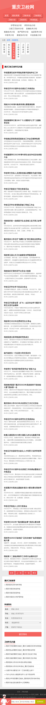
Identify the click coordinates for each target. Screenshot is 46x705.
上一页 (19, 573)
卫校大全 (12, 20)
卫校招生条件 (18, 51)
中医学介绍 (9, 35)
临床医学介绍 (36, 32)
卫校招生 (37, 15)
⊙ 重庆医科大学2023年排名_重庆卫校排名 (19, 666)
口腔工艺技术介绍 (16, 29)
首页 (6, 15)
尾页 (34, 573)
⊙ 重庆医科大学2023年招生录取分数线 (18, 662)
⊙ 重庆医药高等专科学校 (13, 585)
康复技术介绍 (22, 35)
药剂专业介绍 (29, 25)
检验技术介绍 (9, 32)
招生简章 (15, 15)
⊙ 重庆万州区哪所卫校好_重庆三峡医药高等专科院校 (22, 646)
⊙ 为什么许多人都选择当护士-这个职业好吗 (19, 674)
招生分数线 (9, 49)
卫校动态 (23, 48)
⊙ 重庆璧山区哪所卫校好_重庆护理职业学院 (19, 650)
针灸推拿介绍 (35, 35)
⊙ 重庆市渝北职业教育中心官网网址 (17, 682)
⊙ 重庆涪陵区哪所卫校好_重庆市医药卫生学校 (20, 658)
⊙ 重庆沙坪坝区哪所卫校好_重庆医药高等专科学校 (22, 678)
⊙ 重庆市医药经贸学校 (12, 593)
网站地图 (25, 692)
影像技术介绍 (31, 29)
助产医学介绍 (23, 32)
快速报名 (34, 20)
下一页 (27, 573)
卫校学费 (28, 48)
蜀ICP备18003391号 (29, 697)
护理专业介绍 (16, 25)
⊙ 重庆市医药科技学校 (12, 589)
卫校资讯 (23, 20)
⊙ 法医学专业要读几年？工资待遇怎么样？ (19, 670)
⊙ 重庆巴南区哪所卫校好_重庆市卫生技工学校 (20, 654)
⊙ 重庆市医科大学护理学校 (13, 597)
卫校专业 (26, 15)
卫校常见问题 (14, 51)
